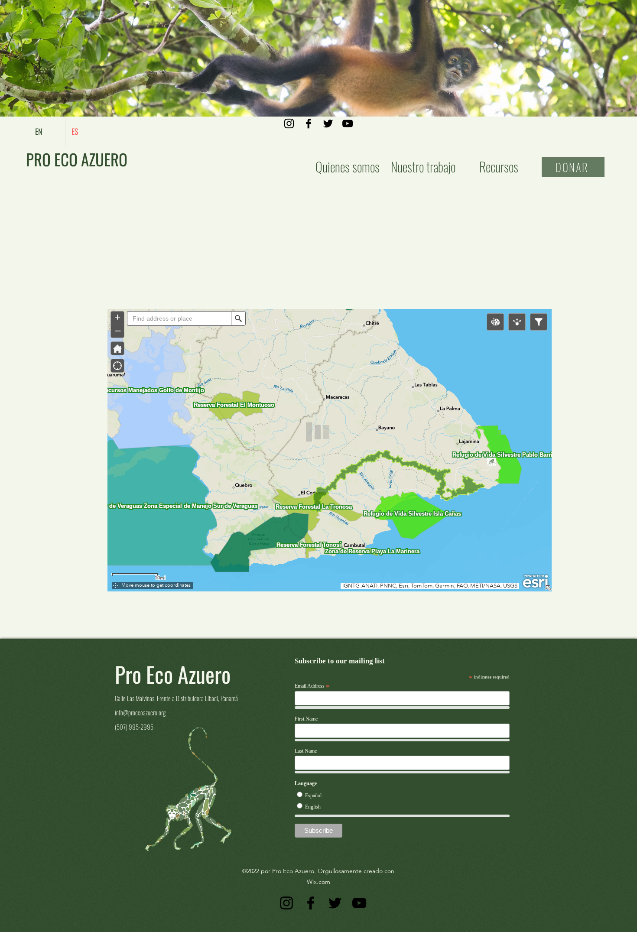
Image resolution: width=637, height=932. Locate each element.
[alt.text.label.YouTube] (347, 123)
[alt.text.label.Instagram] (289, 123)
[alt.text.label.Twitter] (328, 123)
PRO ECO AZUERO (76, 159)
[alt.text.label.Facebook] (308, 123)
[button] (423, 167)
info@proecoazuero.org (140, 712)
